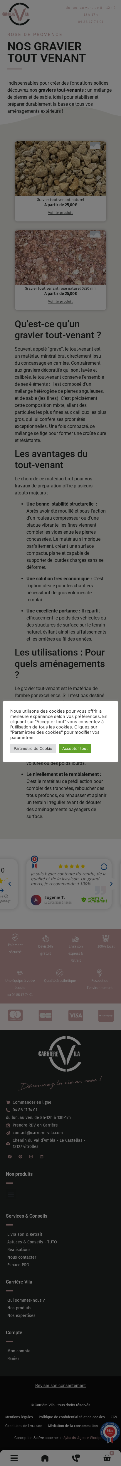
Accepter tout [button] (75, 748)
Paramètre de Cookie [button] (33, 748)
